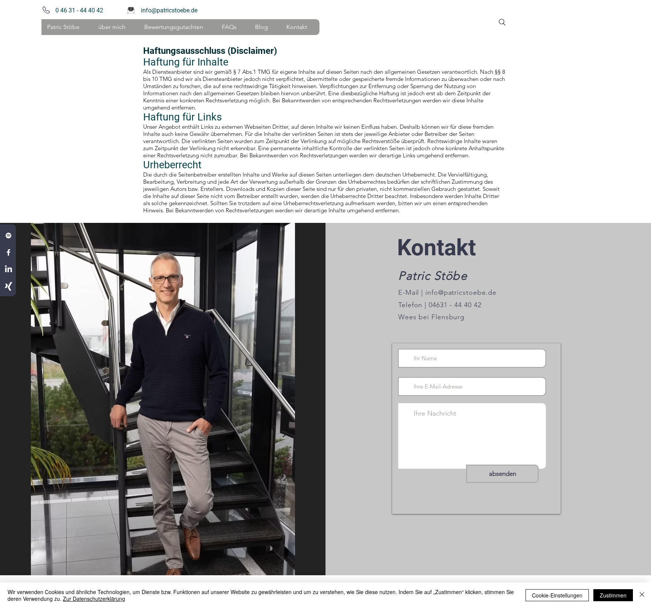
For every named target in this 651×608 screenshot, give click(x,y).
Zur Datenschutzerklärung (94, 598)
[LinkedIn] (8, 269)
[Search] (502, 22)
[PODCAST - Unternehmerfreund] (8, 235)
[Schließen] (641, 595)
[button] (115, 27)
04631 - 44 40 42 (453, 305)
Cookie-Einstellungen (557, 595)
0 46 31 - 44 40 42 (77, 10)
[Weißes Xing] (8, 286)
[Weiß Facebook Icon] (8, 252)
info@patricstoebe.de (169, 10)
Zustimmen (613, 595)
